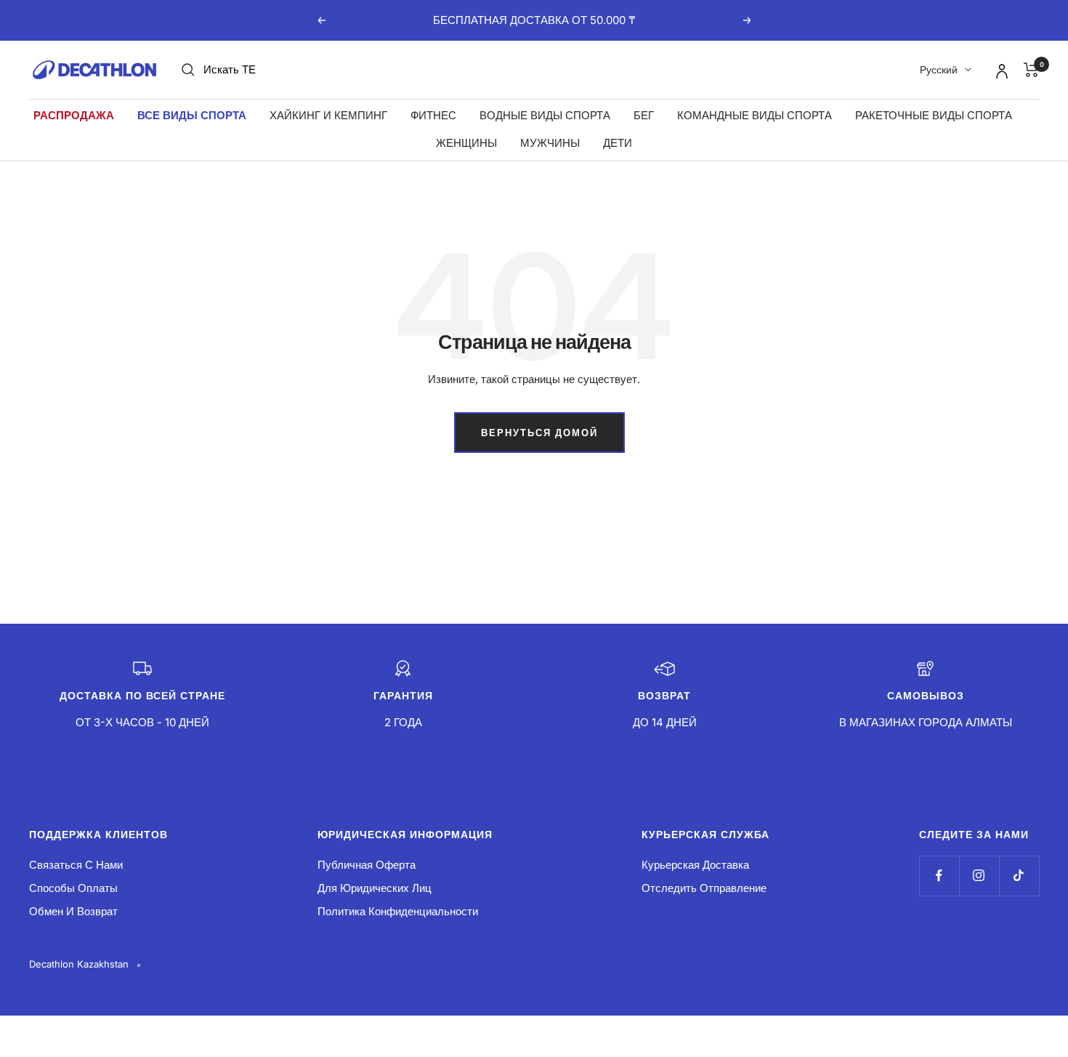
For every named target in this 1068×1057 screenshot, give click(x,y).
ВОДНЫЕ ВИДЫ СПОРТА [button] (545, 115)
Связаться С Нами (76, 865)
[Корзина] (1031, 70)
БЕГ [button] (644, 115)
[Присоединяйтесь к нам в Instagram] (979, 876)
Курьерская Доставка (695, 865)
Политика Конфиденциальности (397, 911)
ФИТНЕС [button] (433, 115)
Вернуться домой (539, 432)
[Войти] (999, 69)
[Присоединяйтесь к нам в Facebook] (939, 876)
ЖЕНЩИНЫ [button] (466, 143)
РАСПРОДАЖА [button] (73, 115)
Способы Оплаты (73, 888)
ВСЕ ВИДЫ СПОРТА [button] (191, 115)
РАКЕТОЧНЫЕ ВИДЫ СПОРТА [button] (933, 115)
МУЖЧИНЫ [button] (550, 143)
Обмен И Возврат (73, 911)
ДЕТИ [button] (617, 143)
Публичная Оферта (366, 865)
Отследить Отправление (704, 888)
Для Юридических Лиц (374, 888)
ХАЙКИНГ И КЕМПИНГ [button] (328, 115)
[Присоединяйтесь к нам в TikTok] (1019, 876)
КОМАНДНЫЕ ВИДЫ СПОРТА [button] (754, 115)
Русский (939, 69)
